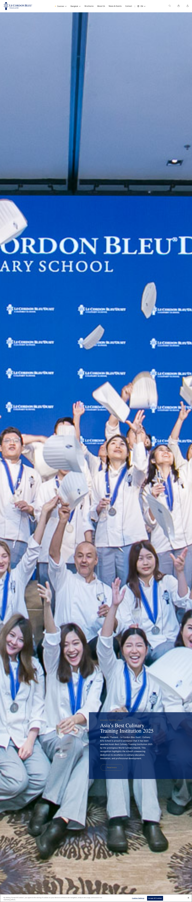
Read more (112, 767)
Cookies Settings (138, 898)
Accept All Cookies (155, 898)
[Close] (188, 897)
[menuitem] (169, 6)
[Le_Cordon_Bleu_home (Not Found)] (18, 6)
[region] (96, 898)
